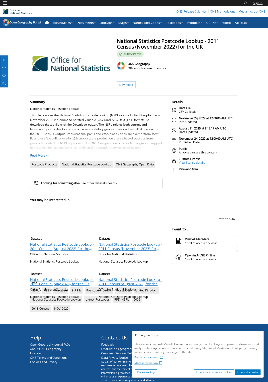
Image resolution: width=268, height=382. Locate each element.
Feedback (107, 360)
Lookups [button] (106, 23)
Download (4, 75)
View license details (192, 163)
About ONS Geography (45, 364)
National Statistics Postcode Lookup (86, 164)
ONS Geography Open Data (135, 164)
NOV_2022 (61, 324)
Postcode (60, 306)
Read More (37, 155)
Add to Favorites (4, 67)
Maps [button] (122, 23)
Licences (36, 369)
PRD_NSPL (121, 315)
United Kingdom (146, 306)
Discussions (4, 59)
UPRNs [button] (211, 23)
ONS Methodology (222, 11)
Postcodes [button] (173, 23)
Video (226, 23)
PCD (47, 306)
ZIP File (76, 306)
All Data (241, 23)
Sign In (258, 3)
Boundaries (62, 23)
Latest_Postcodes (98, 315)
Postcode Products (44, 164)
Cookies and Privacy (43, 377)
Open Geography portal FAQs (50, 360)
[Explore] (205, 197)
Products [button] (193, 23)
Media (242, 11)
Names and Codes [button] (146, 23)
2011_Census (40, 324)
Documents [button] (85, 23)
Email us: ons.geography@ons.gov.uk (126, 364)
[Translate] (4, 83)
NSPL (35, 306)
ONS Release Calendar (191, 11)
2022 (137, 315)
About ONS (257, 11)
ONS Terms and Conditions (48, 373)
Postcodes (123, 306)
